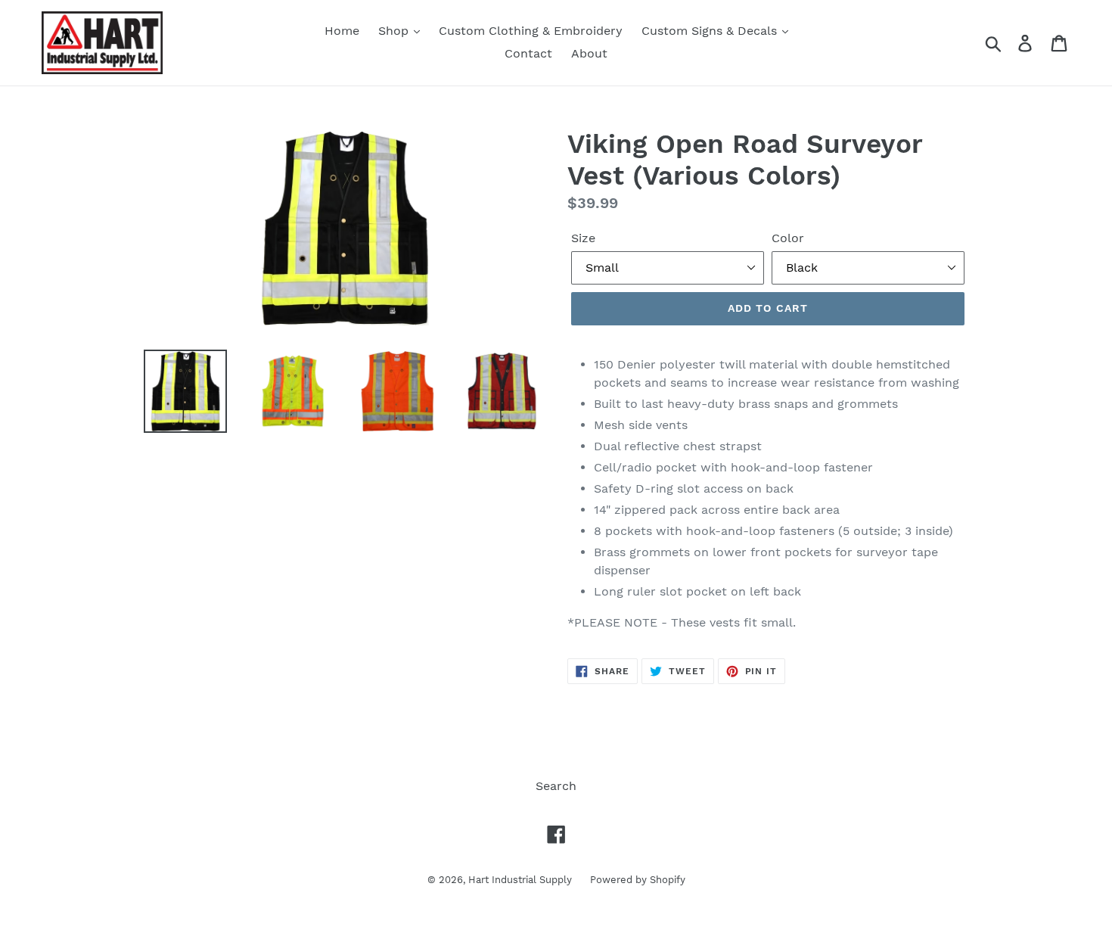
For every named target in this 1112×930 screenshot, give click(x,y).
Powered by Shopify (637, 879)
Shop (395, 30)
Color (788, 238)
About (589, 53)
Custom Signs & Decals (711, 30)
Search (556, 786)
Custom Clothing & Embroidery (531, 30)
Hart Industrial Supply (521, 879)
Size (583, 238)
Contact (528, 53)
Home (342, 30)
